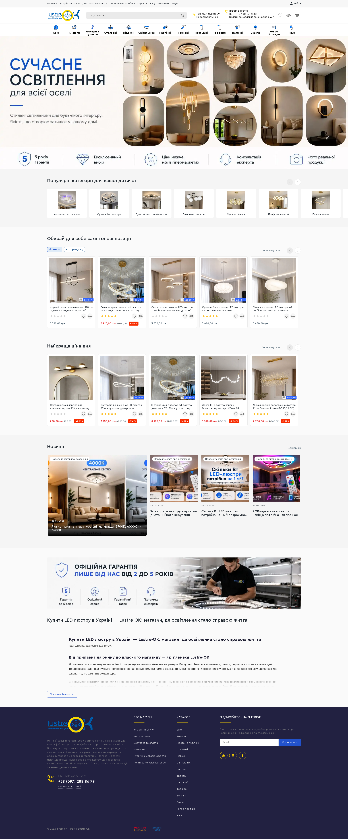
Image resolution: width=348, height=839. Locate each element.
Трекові (181, 776)
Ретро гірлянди (186, 809)
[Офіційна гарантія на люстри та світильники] (174, 583)
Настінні (181, 769)
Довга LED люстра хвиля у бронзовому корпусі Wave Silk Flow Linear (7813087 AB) (220, 407)
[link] (71, 280)
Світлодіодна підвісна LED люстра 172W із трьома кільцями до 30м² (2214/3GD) (172, 309)
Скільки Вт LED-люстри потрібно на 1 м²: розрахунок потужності (224, 513)
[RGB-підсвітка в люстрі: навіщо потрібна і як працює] (276, 478)
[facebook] (242, 755)
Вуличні (181, 795)
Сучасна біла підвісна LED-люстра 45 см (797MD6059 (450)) (223, 309)
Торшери (182, 789)
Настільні (182, 782)
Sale (179, 729)
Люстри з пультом (188, 743)
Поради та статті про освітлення (70, 459)
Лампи (180, 802)
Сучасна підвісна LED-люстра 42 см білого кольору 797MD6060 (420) (272, 309)
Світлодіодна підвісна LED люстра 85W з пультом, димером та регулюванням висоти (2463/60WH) (121, 407)
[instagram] (233, 755)
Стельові (182, 749)
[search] (182, 15)
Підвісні (181, 756)
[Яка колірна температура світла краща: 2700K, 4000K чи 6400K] (97, 495)
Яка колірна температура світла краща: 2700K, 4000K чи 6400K (96, 528)
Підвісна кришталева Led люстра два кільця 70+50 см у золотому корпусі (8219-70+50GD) (121, 309)
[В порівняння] (90, 316)
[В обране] (83, 316)
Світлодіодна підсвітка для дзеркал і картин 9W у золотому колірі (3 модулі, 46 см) (70, 407)
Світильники (184, 762)
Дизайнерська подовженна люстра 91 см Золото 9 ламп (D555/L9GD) (274, 407)
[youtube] (223, 755)
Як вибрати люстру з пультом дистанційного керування (173, 513)
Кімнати (181, 736)
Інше (179, 815)
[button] (298, 182)
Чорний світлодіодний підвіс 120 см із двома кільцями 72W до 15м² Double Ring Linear (71, 309)
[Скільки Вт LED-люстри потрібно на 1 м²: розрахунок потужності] (225, 478)
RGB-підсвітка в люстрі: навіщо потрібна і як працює (275, 513)
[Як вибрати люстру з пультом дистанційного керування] (174, 478)
